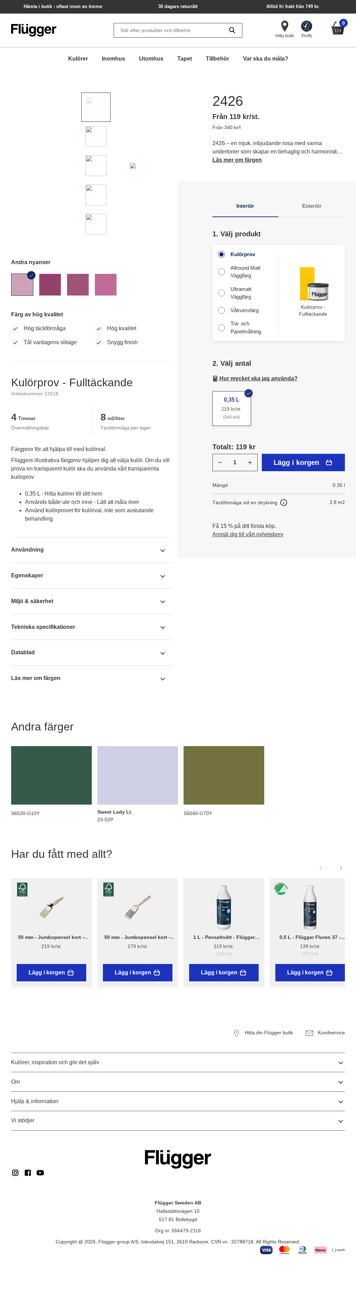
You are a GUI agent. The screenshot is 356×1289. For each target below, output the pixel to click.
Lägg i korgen (296, 462)
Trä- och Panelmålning (245, 327)
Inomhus (113, 59)
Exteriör (312, 206)
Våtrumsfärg (244, 310)
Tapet (184, 59)
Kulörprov (242, 254)
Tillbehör (217, 59)
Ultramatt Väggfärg (240, 293)
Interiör (245, 206)
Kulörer (78, 59)
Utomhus (151, 59)
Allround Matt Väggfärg (245, 272)
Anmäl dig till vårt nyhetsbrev (247, 534)
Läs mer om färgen (237, 160)
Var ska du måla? (265, 59)
